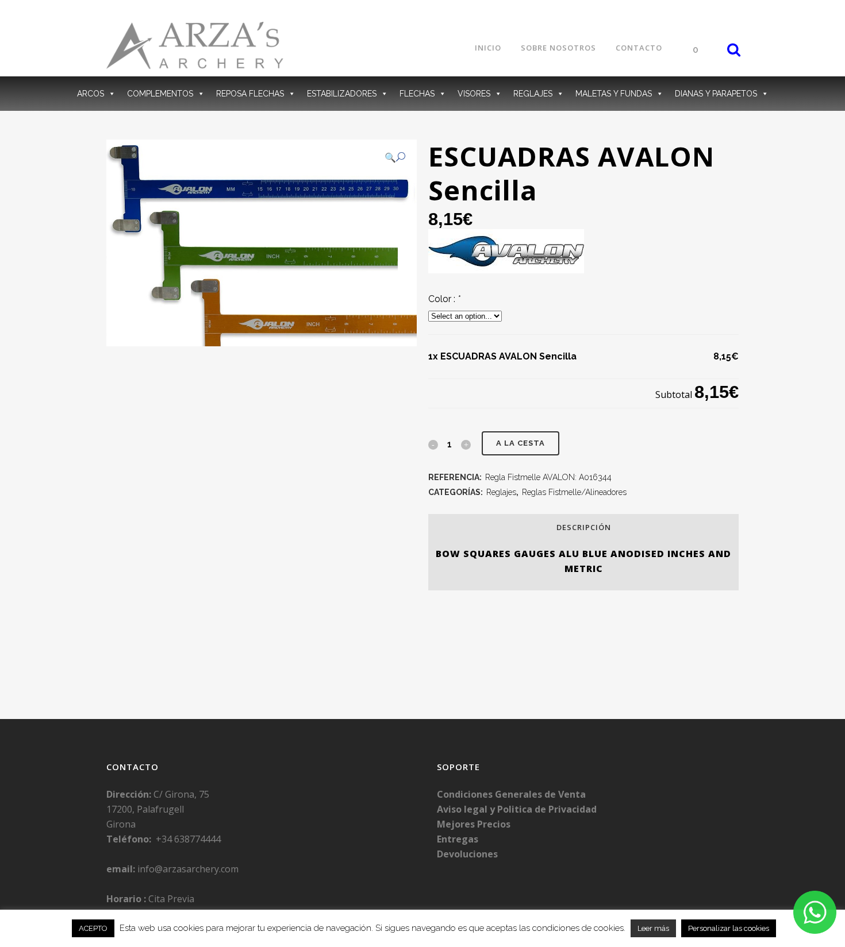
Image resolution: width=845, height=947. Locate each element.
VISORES (474, 93)
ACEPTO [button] (93, 928)
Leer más (653, 928)
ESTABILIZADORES (342, 93)
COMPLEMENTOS (160, 93)
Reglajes (501, 492)
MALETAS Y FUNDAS (613, 93)
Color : (444, 298)
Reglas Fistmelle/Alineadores (574, 492)
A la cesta (520, 443)
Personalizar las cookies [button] (728, 928)
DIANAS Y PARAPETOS (716, 93)
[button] (395, 157)
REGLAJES (532, 93)
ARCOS (90, 93)
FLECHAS (417, 93)
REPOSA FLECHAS (250, 93)
